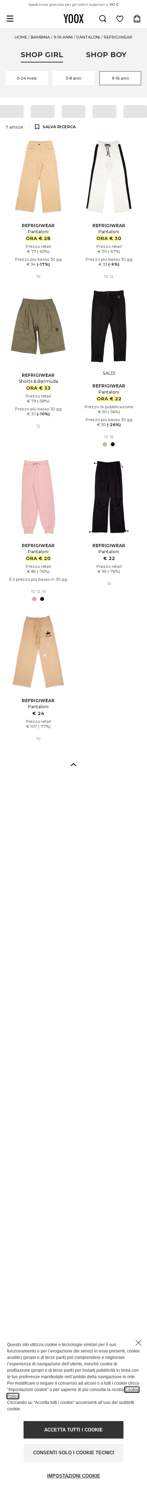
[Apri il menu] (10, 18)
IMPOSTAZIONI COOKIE (73, 1476)
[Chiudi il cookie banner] (138, 1343)
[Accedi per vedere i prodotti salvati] (120, 18)
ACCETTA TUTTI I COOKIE (73, 1429)
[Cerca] (103, 18)
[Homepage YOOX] (73, 18)
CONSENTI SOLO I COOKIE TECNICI (73, 1452)
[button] (73, 764)
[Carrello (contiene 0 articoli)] (137, 18)
